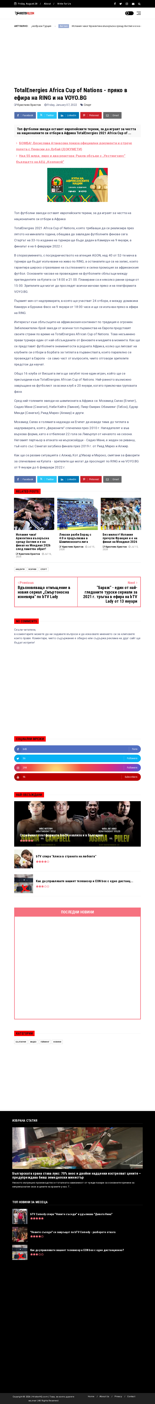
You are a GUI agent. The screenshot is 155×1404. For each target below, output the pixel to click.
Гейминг (45, 1042)
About (47, 3)
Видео (33, 1042)
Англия (32, 26)
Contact (131, 1396)
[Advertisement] (77, 59)
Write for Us (64, 3)
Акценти (20, 569)
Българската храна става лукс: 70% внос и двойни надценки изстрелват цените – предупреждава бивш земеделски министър (76, 1175)
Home (91, 1396)
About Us (104, 1396)
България (21, 1042)
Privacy (118, 1396)
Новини (57, 1042)
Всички (32, 569)
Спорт (87, 104)
